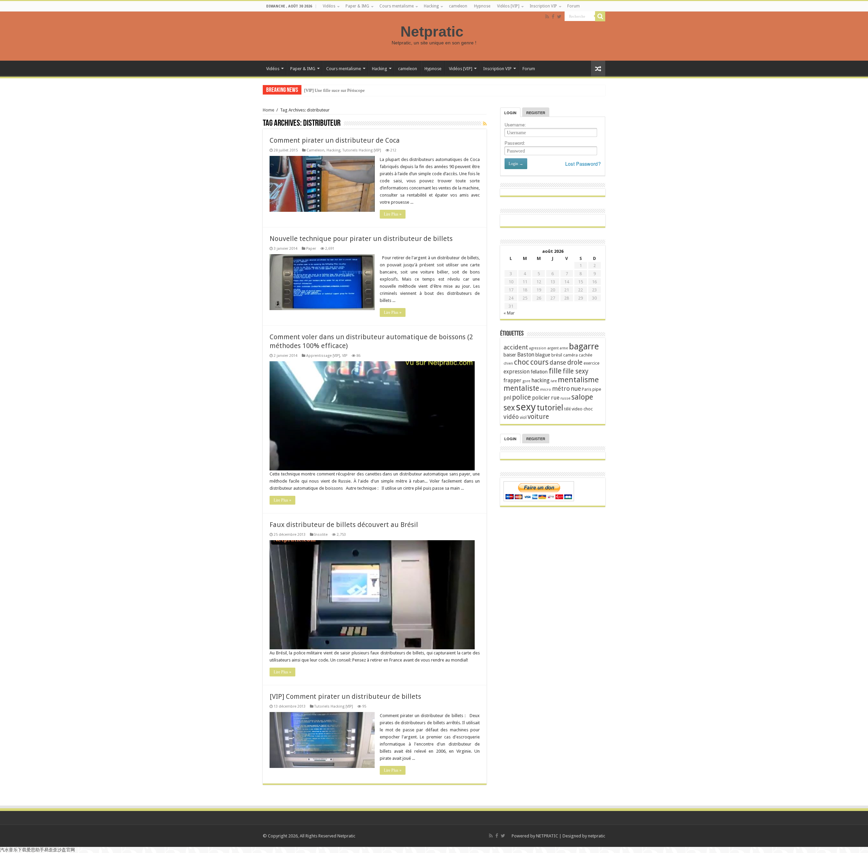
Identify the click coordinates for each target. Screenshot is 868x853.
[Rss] (547, 17)
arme (564, 348)
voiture (538, 417)
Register (535, 112)
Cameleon (315, 150)
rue (555, 397)
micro (545, 389)
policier (541, 397)
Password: (515, 143)
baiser (510, 355)
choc (521, 362)
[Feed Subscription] (485, 123)
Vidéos (329, 6)
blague (542, 355)
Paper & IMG (357, 6)
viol (523, 417)
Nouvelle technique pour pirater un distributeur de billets (361, 239)
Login (510, 112)
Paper (311, 248)
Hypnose (482, 6)
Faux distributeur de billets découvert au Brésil (344, 525)
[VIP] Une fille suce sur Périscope (334, 90)
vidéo (511, 416)
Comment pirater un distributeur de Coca (335, 140)
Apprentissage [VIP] (323, 355)
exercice (591, 363)
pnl (507, 398)
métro (561, 388)
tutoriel (550, 407)
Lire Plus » (392, 214)
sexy (526, 407)
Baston (525, 354)
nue (576, 388)
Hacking (431, 6)
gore (526, 381)
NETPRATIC (547, 835)
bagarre (584, 346)
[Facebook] (553, 17)
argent (553, 348)
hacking (540, 380)
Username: (515, 124)
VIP (344, 355)
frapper (512, 381)
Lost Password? (583, 163)
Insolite (321, 534)
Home (268, 110)
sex (509, 407)
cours (539, 362)
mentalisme (578, 379)
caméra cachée (577, 355)
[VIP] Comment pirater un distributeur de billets (345, 696)
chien (508, 363)
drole (575, 362)
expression (517, 371)
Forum (573, 6)
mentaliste (521, 388)
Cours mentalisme (396, 6)
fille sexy (575, 371)
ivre (554, 381)
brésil (556, 355)
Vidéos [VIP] (508, 6)
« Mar (509, 313)
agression (537, 348)
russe (565, 398)
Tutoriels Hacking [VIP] (361, 150)
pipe (596, 389)
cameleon (458, 6)
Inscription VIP (543, 6)
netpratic (596, 835)
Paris (586, 389)
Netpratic (434, 31)
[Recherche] (600, 16)
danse (558, 362)
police (521, 397)
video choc (582, 408)
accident (516, 347)
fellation (539, 371)
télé (567, 409)
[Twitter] (559, 17)
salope (582, 396)
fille (555, 370)
